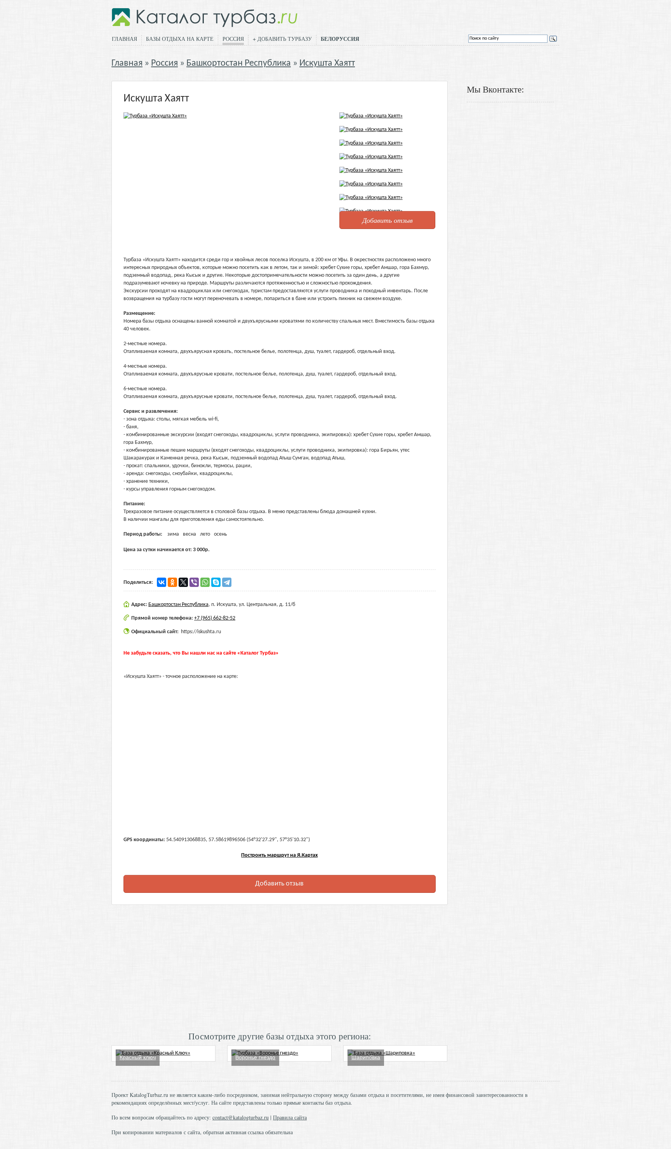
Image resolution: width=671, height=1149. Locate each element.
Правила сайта (290, 1117)
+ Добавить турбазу (282, 38)
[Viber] (194, 582)
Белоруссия (340, 39)
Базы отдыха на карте (180, 38)
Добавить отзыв (387, 220)
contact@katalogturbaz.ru (240, 1117)
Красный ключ (138, 1057)
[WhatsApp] (205, 582)
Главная (124, 38)
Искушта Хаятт (327, 63)
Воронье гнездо (255, 1057)
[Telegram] (226, 582)
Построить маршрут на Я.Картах (279, 855)
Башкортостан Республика (238, 63)
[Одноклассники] (172, 582)
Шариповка (365, 1057)
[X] (183, 582)
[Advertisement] (279, 967)
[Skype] (216, 582)
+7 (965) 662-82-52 (214, 618)
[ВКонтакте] (161, 582)
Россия (233, 38)
